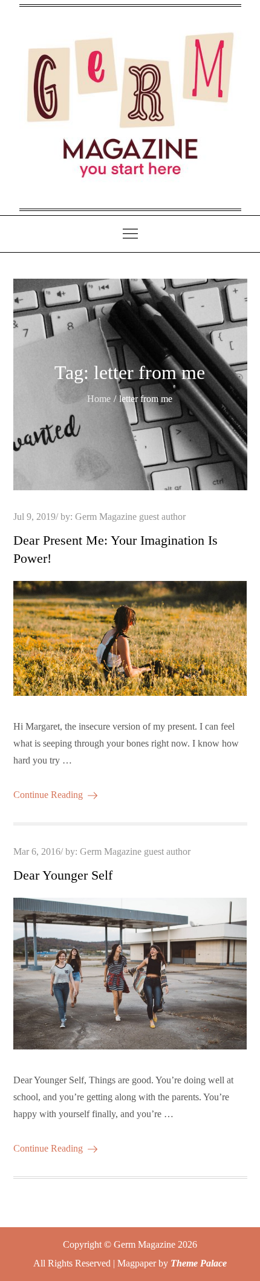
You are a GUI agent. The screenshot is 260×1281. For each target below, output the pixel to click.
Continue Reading (48, 795)
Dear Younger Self (62, 875)
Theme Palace (199, 1263)
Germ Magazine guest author (130, 516)
